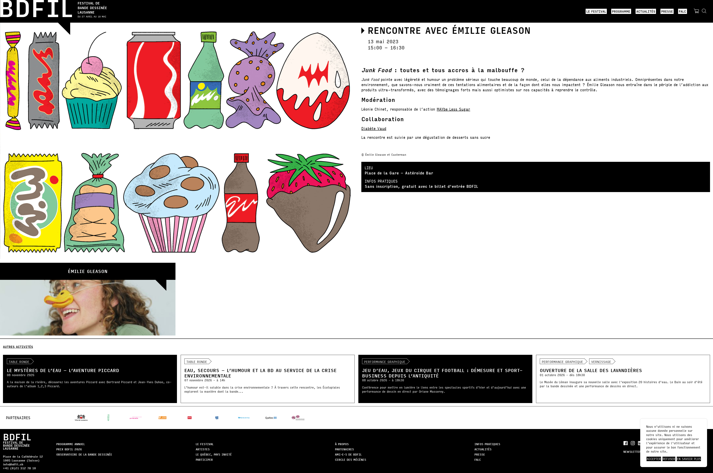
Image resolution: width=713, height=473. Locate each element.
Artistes (203, 449)
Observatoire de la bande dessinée (84, 454)
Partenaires (344, 449)
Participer (204, 459)
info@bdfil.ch (13, 464)
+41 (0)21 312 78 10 (19, 468)
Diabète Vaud (373, 128)
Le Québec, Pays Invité (214, 454)
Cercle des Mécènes (350, 459)
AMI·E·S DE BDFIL (348, 454)
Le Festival (596, 11)
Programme (621, 11)
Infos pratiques (487, 444)
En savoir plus (689, 459)
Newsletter (632, 451)
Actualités (645, 11)
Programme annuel (70, 444)
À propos (342, 444)
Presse (667, 11)
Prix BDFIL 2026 (69, 449)
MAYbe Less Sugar (453, 109)
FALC (682, 11)
